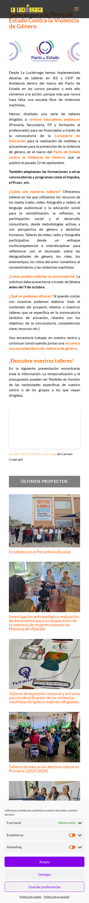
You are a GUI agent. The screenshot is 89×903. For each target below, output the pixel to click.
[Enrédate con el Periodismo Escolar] (44, 520)
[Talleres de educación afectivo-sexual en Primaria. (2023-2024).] (44, 737)
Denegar (44, 874)
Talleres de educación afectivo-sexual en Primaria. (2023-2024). (44, 768)
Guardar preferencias (45, 887)
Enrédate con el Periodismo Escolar (40, 551)
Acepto (44, 862)
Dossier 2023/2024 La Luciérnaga (32, 454)
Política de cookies (31, 896)
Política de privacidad (56, 896)
